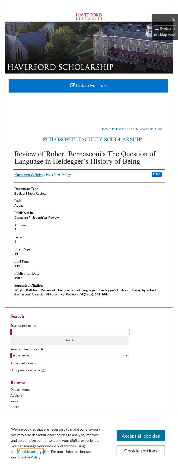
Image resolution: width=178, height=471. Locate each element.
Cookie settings (30, 451)
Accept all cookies (141, 436)
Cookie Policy (29, 457)
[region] (89, 443)
